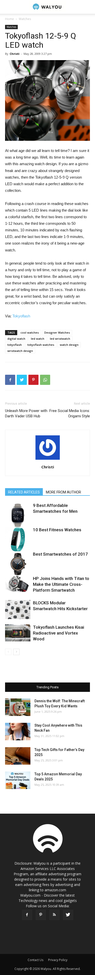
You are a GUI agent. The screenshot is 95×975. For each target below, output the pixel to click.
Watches (25, 19)
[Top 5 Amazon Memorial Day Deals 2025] (17, 780)
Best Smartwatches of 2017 (60, 554)
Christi (15, 54)
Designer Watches (57, 332)
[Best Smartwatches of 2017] (17, 564)
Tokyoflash (21, 316)
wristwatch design (20, 351)
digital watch (16, 338)
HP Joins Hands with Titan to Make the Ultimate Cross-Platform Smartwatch (61, 584)
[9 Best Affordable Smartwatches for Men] (17, 515)
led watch (37, 338)
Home (9, 19)
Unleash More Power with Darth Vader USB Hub (26, 413)
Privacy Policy (57, 960)
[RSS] (54, 915)
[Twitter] (68, 915)
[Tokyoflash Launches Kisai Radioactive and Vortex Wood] (17, 632)
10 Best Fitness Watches (57, 529)
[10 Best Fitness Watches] (17, 539)
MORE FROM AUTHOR (63, 492)
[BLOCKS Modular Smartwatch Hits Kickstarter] (17, 609)
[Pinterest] (41, 915)
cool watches (30, 332)
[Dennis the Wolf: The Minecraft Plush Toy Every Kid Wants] (17, 707)
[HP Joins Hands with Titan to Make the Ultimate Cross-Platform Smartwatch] (17, 584)
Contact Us (35, 960)
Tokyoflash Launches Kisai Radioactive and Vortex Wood (58, 633)
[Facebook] (27, 915)
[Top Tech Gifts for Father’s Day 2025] (17, 756)
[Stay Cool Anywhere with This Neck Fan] (17, 731)
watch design (69, 345)
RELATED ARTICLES (24, 492)
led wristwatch (60, 338)
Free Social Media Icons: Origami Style (69, 413)
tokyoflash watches (40, 345)
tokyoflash (14, 345)
